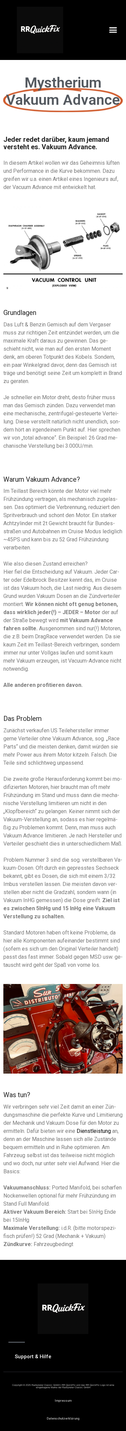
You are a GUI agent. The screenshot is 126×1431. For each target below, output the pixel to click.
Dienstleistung (94, 1131)
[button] (113, 30)
